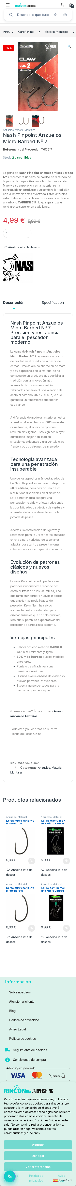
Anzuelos (8, 129)
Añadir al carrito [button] (30, 861)
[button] (69, 46)
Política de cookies (22, 1039)
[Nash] (18, 268)
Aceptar (38, 1145)
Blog (12, 1011)
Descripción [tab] (13, 303)
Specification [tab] (53, 303)
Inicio (6, 31)
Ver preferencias (38, 1167)
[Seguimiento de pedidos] (7, 1050)
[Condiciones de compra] (7, 1059)
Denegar (38, 1156)
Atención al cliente (21, 1001)
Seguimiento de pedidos (30, 1050)
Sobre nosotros (20, 992)
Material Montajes (56, 31)
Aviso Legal (17, 1029)
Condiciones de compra (29, 1060)
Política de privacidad (24, 1020)
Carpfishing (25, 31)
